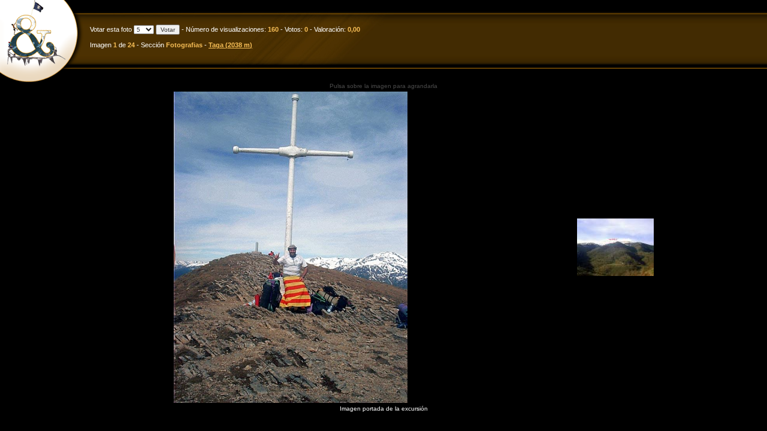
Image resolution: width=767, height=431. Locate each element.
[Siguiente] (615, 274)
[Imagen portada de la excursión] (290, 247)
